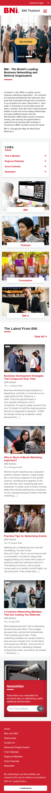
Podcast (25, 245)
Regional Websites (14, 161)
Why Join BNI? (11, 733)
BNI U (25, 315)
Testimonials (10, 738)
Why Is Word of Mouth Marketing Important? (23, 459)
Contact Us (9, 742)
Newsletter (10, 171)
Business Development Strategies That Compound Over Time (24, 377)
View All (39, 336)
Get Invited (25, 41)
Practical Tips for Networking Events (25, 535)
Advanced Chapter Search (17, 747)
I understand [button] (25, 788)
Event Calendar (13, 166)
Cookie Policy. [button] (19, 781)
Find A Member (12, 155)
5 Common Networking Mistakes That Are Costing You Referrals (23, 613)
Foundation (25, 280)
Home (7, 728)
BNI (25, 210)
